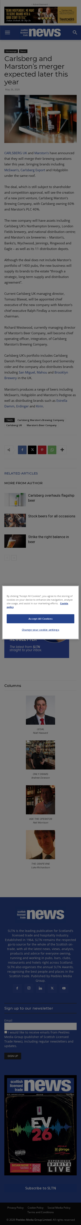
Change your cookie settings (40, 629)
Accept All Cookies (40, 618)
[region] (40, 612)
